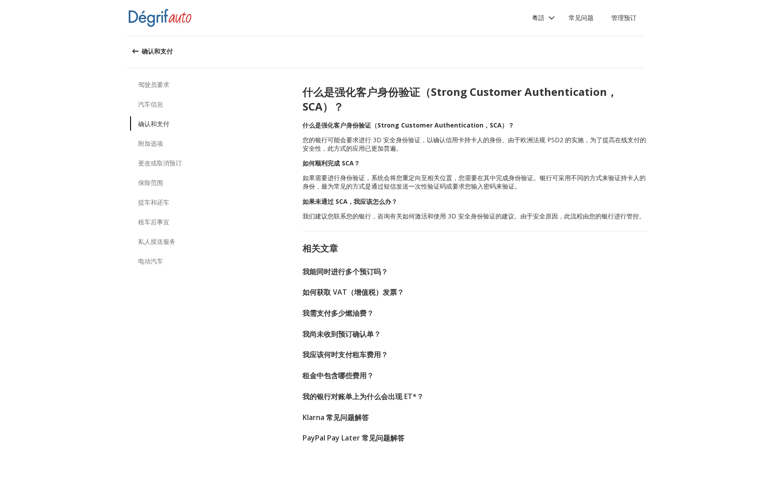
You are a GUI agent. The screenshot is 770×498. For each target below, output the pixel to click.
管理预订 (623, 17)
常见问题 (581, 17)
